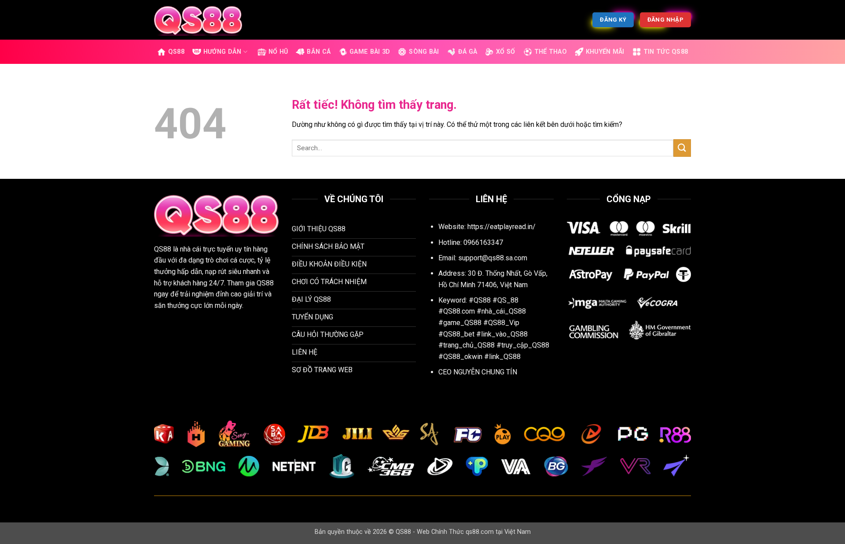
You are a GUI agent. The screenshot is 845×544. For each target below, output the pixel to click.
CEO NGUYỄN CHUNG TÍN (477, 372)
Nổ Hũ (278, 52)
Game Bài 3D (369, 52)
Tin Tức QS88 (665, 52)
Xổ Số (505, 52)
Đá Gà (467, 52)
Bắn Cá (319, 52)
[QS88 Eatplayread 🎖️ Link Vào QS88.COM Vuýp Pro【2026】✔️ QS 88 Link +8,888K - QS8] (198, 19)
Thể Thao (550, 52)
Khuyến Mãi (605, 52)
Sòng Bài (424, 52)
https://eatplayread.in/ (501, 226)
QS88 (176, 52)
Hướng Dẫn (222, 52)
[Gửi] (682, 147)
